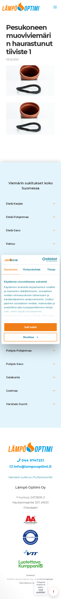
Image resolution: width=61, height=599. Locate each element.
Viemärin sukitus (19, 477)
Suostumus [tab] (11, 269)
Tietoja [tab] (51, 269)
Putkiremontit (43, 477)
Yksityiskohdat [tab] (31, 269)
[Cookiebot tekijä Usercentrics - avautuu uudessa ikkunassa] (43, 260)
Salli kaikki (30, 327)
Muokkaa (28, 337)
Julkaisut (30, 575)
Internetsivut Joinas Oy (30, 583)
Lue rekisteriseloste (44, 579)
